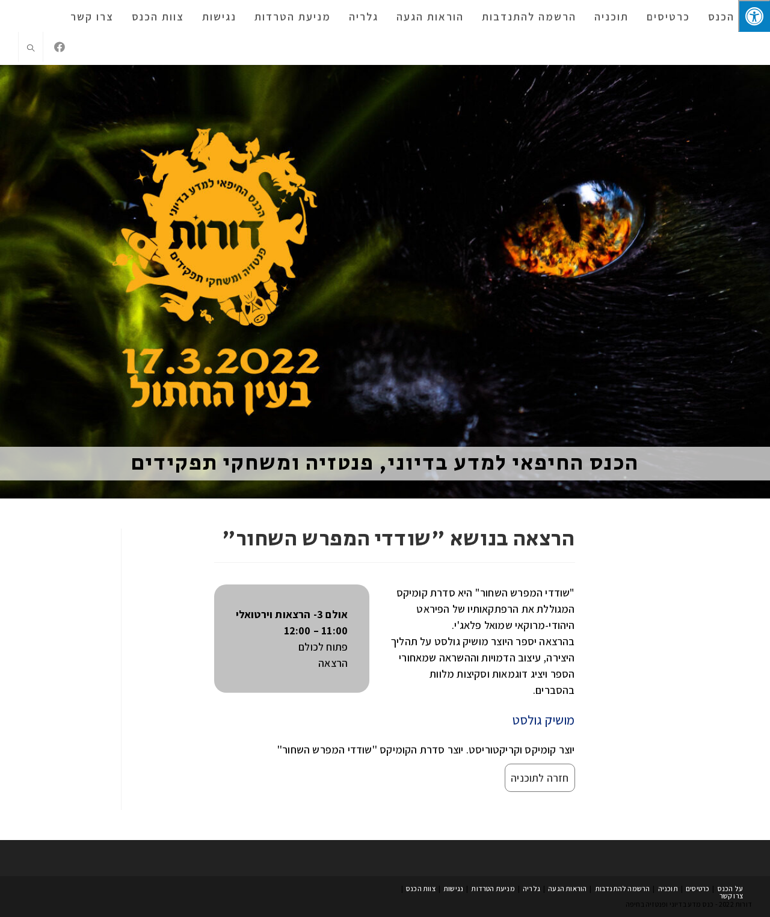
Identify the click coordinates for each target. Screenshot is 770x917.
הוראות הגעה (567, 888)
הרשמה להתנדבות (622, 888)
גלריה (531, 888)
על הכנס (730, 888)
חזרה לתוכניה (539, 778)
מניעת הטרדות (492, 888)
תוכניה (668, 888)
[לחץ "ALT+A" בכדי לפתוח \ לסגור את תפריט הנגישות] (754, 16)
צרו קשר (731, 895)
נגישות (453, 888)
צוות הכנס (421, 888)
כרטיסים (697, 888)
